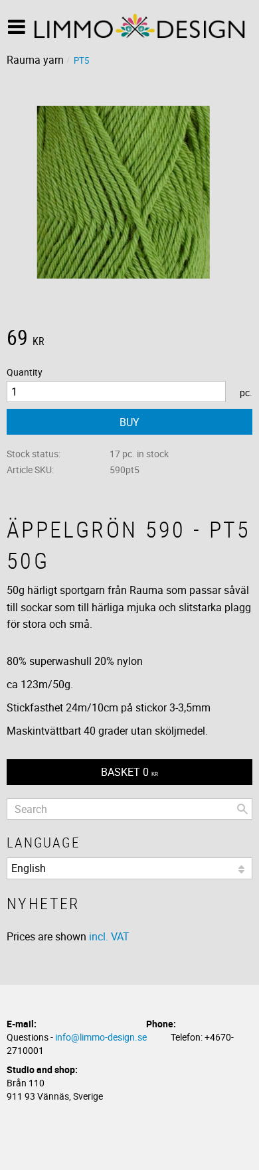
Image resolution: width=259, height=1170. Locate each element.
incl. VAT (109, 936)
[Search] (242, 809)
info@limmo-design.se (101, 1037)
